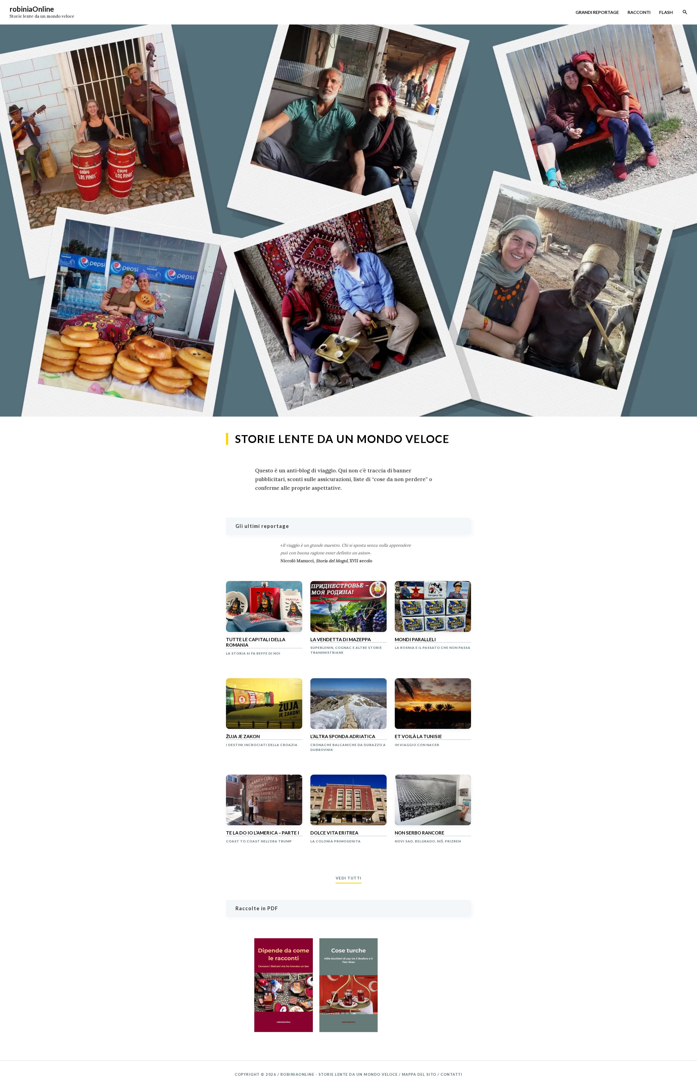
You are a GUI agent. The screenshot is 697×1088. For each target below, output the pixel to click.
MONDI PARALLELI (415, 639)
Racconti (639, 12)
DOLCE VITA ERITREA (334, 833)
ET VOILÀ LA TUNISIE (418, 736)
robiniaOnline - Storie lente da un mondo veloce (339, 1074)
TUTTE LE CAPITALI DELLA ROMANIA (255, 642)
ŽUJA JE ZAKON (243, 736)
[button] (685, 12)
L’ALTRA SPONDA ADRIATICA (342, 736)
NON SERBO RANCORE (419, 833)
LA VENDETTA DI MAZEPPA (340, 639)
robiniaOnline (32, 9)
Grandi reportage (597, 12)
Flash (666, 12)
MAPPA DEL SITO (419, 1074)
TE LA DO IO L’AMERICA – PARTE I (262, 833)
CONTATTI (451, 1074)
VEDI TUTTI (349, 878)
